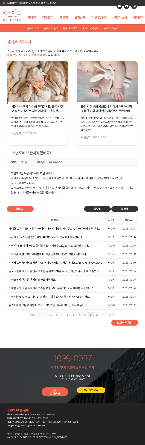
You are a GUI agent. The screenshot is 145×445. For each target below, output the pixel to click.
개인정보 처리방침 (30, 433)
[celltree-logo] (14, 15)
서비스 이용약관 (13, 433)
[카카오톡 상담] (119, 6)
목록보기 (20, 209)
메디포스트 (44, 433)
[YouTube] (126, 6)
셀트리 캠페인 (70, 28)
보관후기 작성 (124, 322)
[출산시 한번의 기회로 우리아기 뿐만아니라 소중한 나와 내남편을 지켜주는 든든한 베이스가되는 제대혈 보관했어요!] (37, 81)
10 (97, 314)
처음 (33, 314)
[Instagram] (134, 6)
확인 (37, 422)
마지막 (111, 314)
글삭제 (124, 209)
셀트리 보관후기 (90, 28)
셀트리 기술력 (51, 28)
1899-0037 (42, 418)
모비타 (54, 433)
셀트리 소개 (33, 28)
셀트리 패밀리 (111, 28)
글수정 (97, 209)
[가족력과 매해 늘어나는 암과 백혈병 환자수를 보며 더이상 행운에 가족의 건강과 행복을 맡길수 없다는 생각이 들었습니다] (107, 81)
